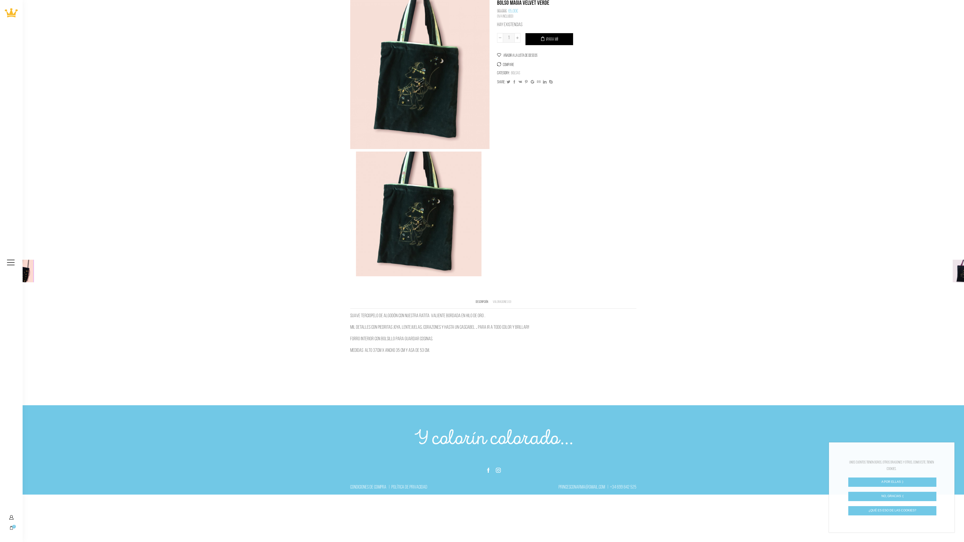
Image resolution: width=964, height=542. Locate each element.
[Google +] (532, 82)
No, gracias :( (892, 496)
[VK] (520, 82)
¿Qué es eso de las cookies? (892, 510)
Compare (508, 65)
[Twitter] (508, 82)
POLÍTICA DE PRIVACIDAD (409, 487)
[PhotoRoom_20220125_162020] (418, 213)
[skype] (550, 82)
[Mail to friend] (539, 82)
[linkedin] (545, 82)
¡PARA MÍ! (552, 39)
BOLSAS (515, 73)
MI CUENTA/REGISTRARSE (11, 517)
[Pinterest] (526, 82)
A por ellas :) (892, 482)
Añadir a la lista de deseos (520, 56)
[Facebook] (514, 82)
